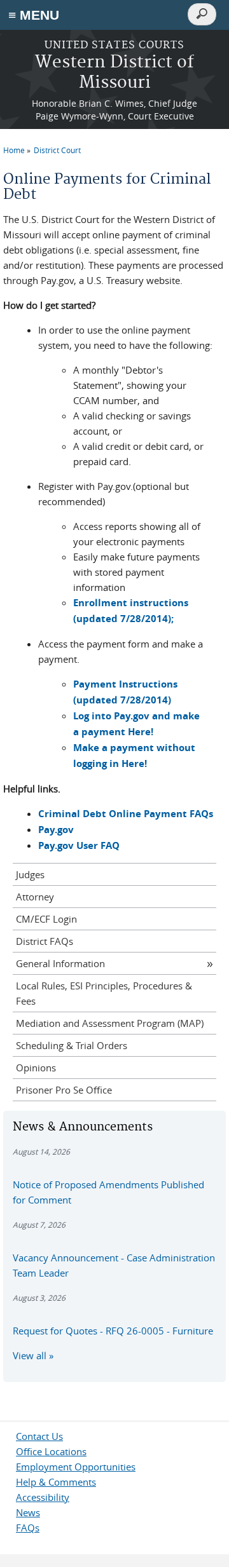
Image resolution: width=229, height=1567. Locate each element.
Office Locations (51, 1451)
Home (14, 150)
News (28, 1512)
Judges (30, 874)
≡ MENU (33, 15)
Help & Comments (56, 1481)
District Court (57, 150)
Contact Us (39, 1436)
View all (29, 1355)
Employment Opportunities (75, 1466)
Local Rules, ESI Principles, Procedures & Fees (104, 993)
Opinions (36, 1067)
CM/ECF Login (46, 918)
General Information (60, 963)
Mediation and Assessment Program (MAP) (110, 1023)
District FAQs (44, 941)
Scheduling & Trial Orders (71, 1045)
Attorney (35, 896)
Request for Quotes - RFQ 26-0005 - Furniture (113, 1330)
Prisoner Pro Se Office (64, 1089)
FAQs (27, 1527)
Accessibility (42, 1497)
